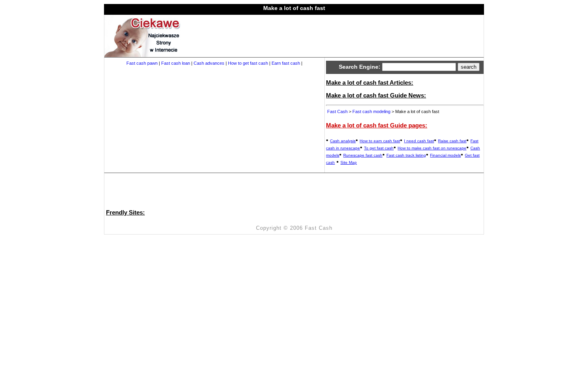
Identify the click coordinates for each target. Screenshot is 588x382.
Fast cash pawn (142, 63)
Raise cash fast (452, 141)
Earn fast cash (286, 63)
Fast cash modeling (371, 111)
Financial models (445, 155)
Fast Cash (337, 111)
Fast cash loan (175, 63)
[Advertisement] (330, 33)
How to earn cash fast (380, 141)
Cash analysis (343, 141)
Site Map (348, 162)
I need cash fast (419, 141)
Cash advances (209, 63)
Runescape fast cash (362, 155)
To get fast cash (379, 148)
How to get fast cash (248, 63)
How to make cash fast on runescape (432, 148)
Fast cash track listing (406, 155)
